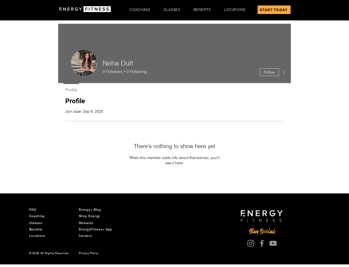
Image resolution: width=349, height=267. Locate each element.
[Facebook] (261, 243)
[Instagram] (250, 243)
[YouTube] (273, 243)
